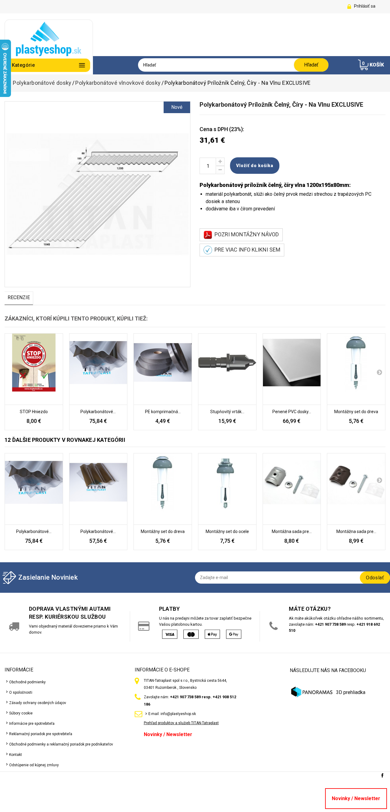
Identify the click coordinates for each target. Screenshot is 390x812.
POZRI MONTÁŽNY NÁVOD (245, 234)
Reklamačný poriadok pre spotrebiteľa (40, 734)
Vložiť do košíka (254, 165)
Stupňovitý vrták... (227, 411)
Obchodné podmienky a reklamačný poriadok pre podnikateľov (61, 744)
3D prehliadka (350, 692)
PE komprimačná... (163, 411)
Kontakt (15, 755)
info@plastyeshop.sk (178, 714)
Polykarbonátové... (98, 411)
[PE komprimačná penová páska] (163, 369)
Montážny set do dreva (356, 411)
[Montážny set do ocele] (227, 489)
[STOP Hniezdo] (34, 369)
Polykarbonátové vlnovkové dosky (118, 83)
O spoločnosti (20, 692)
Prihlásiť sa (364, 6)
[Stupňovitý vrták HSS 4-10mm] (227, 369)
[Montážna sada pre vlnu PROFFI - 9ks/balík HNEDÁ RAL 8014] (356, 489)
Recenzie (19, 297)
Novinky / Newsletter (168, 734)
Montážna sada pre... (292, 531)
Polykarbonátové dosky (42, 83)
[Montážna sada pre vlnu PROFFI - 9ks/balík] (292, 489)
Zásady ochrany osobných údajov (37, 703)
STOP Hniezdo (34, 411)
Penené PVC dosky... (291, 411)
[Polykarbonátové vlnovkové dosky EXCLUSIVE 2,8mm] (98, 369)
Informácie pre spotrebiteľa (32, 723)
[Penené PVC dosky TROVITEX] (292, 369)
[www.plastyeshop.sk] (48, 38)
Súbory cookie (21, 713)
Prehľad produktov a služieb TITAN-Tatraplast (181, 723)
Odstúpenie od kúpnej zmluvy (34, 765)
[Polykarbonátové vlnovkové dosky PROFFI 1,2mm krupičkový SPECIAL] (98, 489)
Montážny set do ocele (227, 531)
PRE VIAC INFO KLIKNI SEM (246, 249)
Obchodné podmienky (27, 682)
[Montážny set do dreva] (356, 369)
